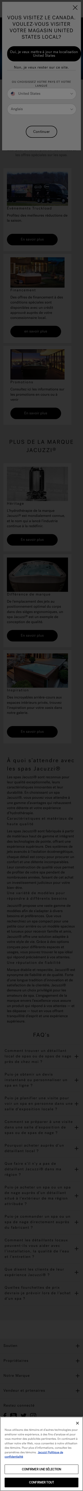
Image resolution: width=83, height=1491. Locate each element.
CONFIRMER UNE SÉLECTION (41, 1469)
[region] (41, 1454)
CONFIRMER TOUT (41, 1482)
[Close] (77, 1423)
